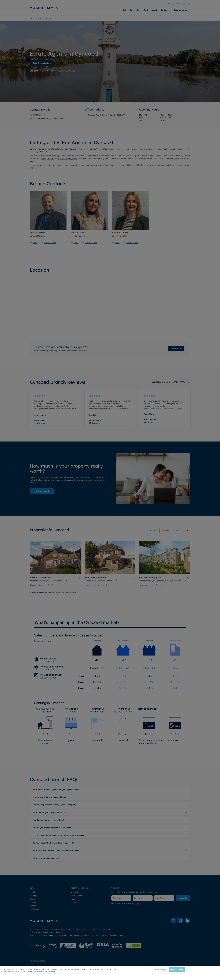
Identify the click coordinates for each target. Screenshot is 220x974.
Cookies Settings (160, 970)
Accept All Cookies (176, 970)
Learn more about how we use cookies (41, 971)
